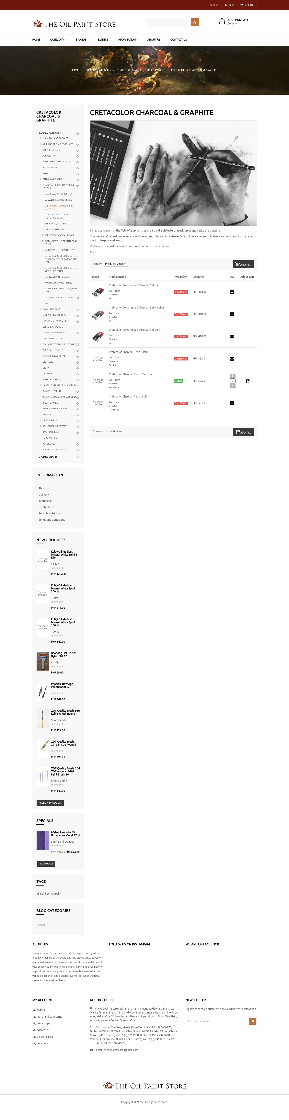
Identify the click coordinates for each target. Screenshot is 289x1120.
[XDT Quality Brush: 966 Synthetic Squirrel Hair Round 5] (43, 718)
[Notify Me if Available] (233, 293)
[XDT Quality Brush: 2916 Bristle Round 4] (43, 749)
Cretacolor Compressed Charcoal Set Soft (134, 329)
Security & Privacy (49, 513)
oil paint (42, 893)
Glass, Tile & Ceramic (54, 332)
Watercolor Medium (54, 449)
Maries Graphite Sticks (57, 277)
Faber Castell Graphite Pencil (61, 250)
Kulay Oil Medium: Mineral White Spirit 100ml (63, 622)
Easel (45, 303)
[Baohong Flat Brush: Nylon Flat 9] (43, 661)
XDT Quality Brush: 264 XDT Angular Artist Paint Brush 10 (65, 771)
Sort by (97, 263)
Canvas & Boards (52, 179)
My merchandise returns (47, 1016)
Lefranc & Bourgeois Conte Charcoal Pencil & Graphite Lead (60, 259)
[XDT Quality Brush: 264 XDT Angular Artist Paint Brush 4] (43, 776)
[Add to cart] (247, 381)
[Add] (233, 376)
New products (51, 540)
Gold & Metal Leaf (53, 338)
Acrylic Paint (50, 156)
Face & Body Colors (53, 315)
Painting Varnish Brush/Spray (59, 385)
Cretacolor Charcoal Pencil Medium (130, 374)
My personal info (42, 1036)
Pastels (46, 414)
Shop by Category (50, 133)
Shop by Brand (48, 457)
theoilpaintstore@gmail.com (121, 1049)
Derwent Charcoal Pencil (59, 235)
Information (49, 475)
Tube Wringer (50, 438)
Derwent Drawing (54, 229)
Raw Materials (50, 432)
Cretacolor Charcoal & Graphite (58, 207)
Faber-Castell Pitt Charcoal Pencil (60, 242)
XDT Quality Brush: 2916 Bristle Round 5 (64, 743)
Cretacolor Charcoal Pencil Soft (128, 396)
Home (75, 70)
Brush (46, 173)
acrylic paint (54, 893)
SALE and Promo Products (57, 144)
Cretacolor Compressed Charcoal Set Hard (134, 285)
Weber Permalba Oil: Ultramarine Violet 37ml (65, 834)
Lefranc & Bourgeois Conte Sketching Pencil (60, 269)
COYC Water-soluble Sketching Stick (56, 216)
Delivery (44, 494)
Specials (44, 821)
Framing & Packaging (54, 321)
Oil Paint (47, 368)
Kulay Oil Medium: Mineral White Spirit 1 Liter (64, 554)
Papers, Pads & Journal (55, 408)
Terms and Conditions (52, 519)
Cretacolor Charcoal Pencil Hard (128, 352)
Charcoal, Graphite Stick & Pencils (58, 186)
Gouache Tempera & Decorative (60, 344)
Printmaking (49, 420)
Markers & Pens (51, 379)
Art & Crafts (49, 167)
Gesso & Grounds (52, 327)
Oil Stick (47, 373)
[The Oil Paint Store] (87, 23)
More (93, 252)
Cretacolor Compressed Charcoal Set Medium (137, 307)
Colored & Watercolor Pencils (60, 297)
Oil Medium (48, 362)
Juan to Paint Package (55, 138)
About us (44, 488)
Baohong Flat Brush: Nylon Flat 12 (63, 655)
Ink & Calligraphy (52, 350)
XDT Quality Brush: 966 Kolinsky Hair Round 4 (65, 712)
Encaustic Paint (51, 309)
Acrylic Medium (51, 150)
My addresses (41, 1030)
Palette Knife (50, 403)
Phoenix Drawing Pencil (58, 283)
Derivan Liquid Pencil (56, 223)
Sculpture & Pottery (54, 426)
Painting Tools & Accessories (59, 397)
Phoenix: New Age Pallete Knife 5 (62, 685)
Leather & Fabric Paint (55, 356)
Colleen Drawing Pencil (58, 200)
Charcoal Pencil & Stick (58, 194)
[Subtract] (233, 386)
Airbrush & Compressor (56, 161)
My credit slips (41, 1023)
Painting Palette (51, 391)
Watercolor (49, 444)
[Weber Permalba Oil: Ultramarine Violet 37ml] (43, 840)
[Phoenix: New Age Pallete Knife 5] (43, 692)
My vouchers (40, 1043)
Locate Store (46, 507)
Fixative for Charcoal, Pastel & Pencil (61, 290)
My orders (38, 1010)
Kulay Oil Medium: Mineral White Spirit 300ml (63, 588)
